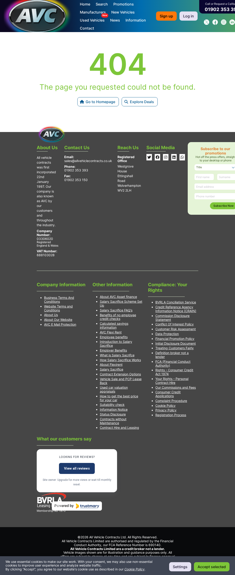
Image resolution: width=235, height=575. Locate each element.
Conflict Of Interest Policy (174, 324)
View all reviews (77, 468)
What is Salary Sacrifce (117, 355)
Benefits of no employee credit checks (118, 317)
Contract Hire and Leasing (119, 427)
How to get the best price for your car (119, 398)
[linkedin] (232, 24)
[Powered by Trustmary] (77, 506)
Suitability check (112, 405)
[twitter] (207, 24)
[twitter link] (149, 157)
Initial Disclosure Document (175, 343)
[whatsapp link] (182, 157)
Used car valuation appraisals (114, 389)
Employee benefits (114, 337)
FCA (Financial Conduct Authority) (172, 363)
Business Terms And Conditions (59, 299)
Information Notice (114, 409)
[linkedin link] (174, 157)
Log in (188, 16)
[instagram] (224, 24)
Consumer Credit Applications (168, 394)
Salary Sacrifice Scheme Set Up (121, 303)
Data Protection (167, 334)
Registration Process (170, 415)
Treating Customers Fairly (174, 348)
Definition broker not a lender (172, 355)
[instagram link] (165, 157)
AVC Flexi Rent (111, 332)
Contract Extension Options (120, 374)
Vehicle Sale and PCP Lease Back (121, 381)
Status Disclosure (113, 414)
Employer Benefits (113, 350)
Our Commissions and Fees (175, 387)
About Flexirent (111, 364)
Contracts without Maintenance (113, 421)
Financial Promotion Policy (174, 339)
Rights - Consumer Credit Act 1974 (174, 372)
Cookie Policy (165, 405)
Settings (180, 566)
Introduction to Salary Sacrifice (116, 343)
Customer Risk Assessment (175, 329)
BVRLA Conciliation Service (175, 302)
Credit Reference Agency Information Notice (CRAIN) (175, 309)
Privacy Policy (165, 410)
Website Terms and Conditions (58, 308)
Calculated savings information (114, 325)
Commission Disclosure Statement (172, 318)
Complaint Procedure (171, 401)
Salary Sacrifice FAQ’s (116, 310)
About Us (51, 315)
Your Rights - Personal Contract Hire (171, 381)
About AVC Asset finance (118, 297)
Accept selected (212, 566)
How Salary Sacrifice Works (120, 360)
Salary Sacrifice (111, 369)
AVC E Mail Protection (60, 324)
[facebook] (215, 24)
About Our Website (58, 320)
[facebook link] (157, 157)
